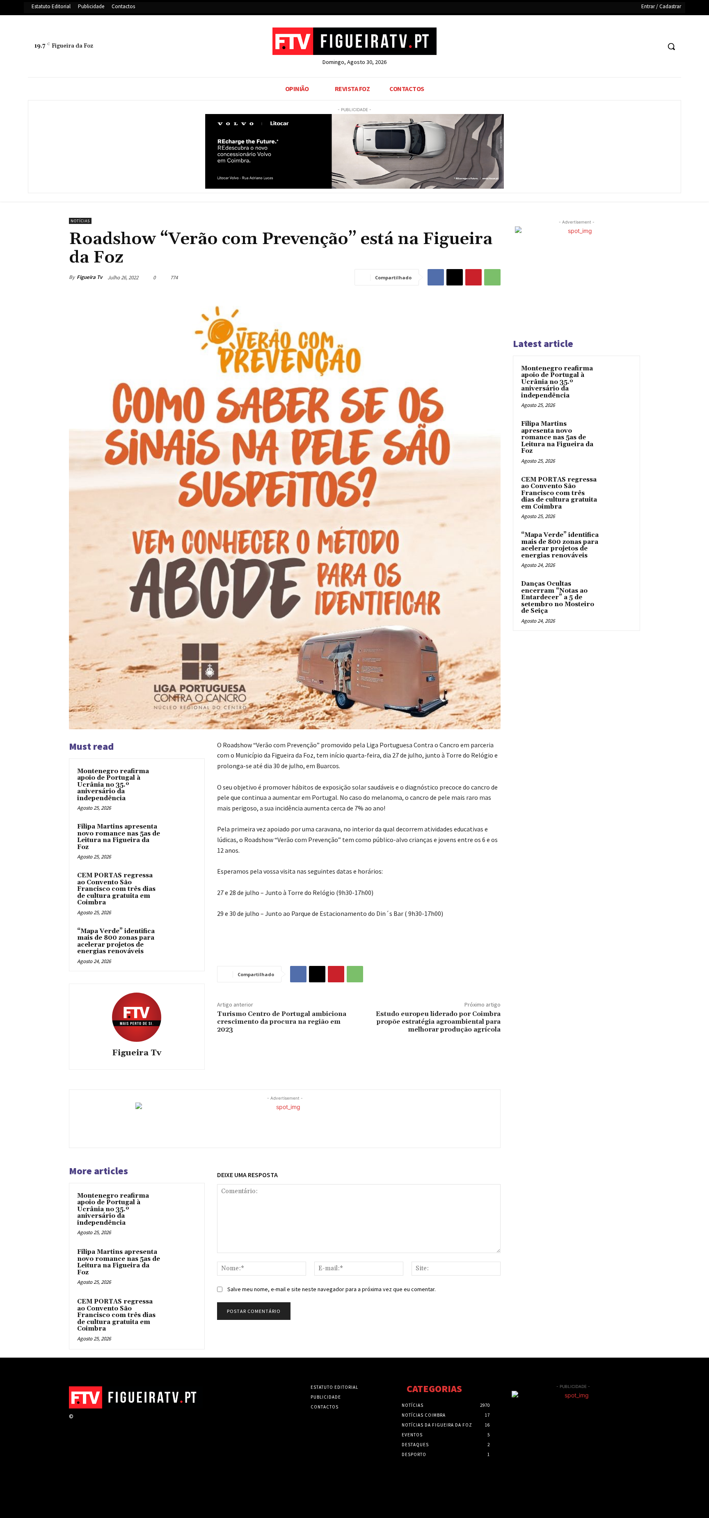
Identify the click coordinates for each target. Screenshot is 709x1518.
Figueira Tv (89, 277)
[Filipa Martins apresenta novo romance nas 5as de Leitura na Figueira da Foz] (181, 837)
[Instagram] (93, 1424)
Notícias (80, 221)
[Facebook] (623, 46)
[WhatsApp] (492, 277)
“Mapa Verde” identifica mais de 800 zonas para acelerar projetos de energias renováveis (116, 941)
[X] (638, 46)
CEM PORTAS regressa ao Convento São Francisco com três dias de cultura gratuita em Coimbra (116, 889)
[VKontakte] (122, 1424)
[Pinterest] (473, 277)
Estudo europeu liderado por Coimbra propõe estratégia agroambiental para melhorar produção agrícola (438, 1022)
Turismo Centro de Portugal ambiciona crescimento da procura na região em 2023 (281, 1022)
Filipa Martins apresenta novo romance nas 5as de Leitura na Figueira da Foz (118, 837)
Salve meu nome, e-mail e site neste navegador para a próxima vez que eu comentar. (331, 1289)
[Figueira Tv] (136, 1017)
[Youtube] (653, 46)
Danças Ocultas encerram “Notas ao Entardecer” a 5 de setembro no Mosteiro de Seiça (557, 597)
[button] (671, 46)
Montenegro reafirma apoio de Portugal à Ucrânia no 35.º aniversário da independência (113, 784)
